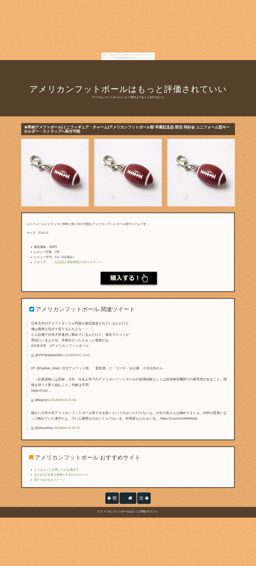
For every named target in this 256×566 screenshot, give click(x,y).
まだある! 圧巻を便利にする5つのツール (61, 474)
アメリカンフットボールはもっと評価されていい (128, 89)
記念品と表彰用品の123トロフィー (78, 262)
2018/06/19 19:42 (77, 355)
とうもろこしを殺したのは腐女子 (56, 469)
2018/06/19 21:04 (63, 400)
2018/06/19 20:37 (67, 428)
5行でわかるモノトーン (50, 479)
